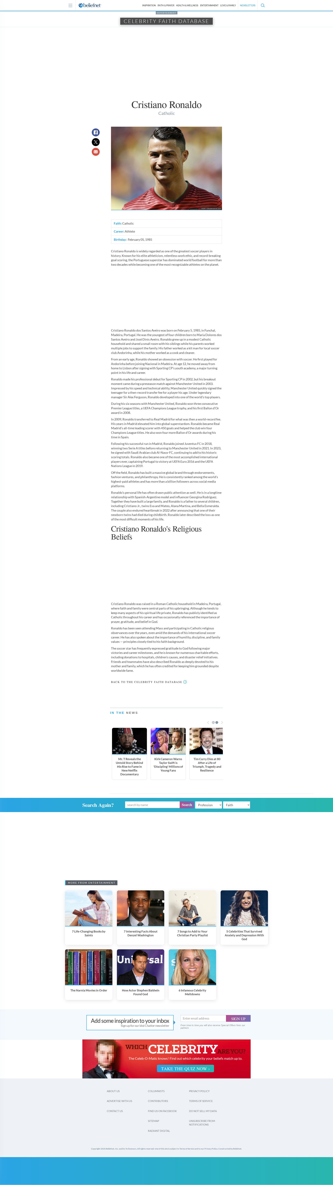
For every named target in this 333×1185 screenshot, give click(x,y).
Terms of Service (201, 1101)
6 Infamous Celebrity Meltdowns (192, 992)
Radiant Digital (159, 1130)
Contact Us (115, 1111)
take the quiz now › (185, 1068)
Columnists (156, 1091)
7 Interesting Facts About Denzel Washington (140, 933)
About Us (113, 1091)
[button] (262, 5)
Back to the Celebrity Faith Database (146, 682)
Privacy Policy (199, 1091)
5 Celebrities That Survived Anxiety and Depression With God (244, 935)
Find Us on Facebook (162, 1111)
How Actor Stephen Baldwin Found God (140, 992)
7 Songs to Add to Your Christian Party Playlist (192, 933)
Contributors (158, 1101)
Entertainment (209, 5)
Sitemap (153, 1120)
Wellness (187, 5)
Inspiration (149, 5)
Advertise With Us (119, 1101)
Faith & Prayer (166, 5)
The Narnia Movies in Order (88, 990)
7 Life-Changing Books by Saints (88, 933)
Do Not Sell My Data (203, 1111)
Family (228, 5)
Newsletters (247, 5)
